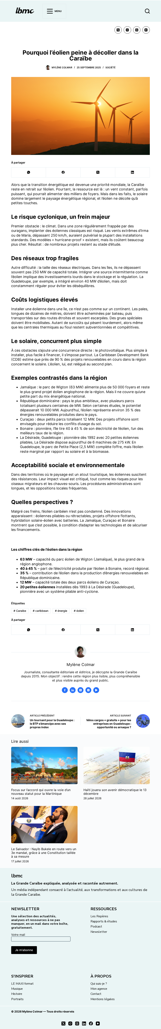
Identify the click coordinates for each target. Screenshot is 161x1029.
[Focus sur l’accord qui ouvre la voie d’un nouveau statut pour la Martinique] (44, 765)
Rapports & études (104, 921)
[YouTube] (146, 30)
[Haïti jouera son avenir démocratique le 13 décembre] (116, 765)
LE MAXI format (22, 983)
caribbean (40, 610)
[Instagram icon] (88, 690)
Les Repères (99, 916)
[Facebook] (63, 172)
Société (110, 67)
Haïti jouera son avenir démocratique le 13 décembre (114, 792)
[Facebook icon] (65, 690)
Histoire (16, 994)
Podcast (96, 926)
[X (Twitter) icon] (80, 690)
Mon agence (99, 989)
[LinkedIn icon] (73, 690)
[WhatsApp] (28, 172)
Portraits (17, 999)
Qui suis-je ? (99, 983)
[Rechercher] (147, 11)
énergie (61, 610)
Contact (96, 994)
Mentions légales (103, 999)
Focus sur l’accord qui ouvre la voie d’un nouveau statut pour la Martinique (40, 792)
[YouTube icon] (96, 690)
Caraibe (20, 610)
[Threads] (137, 30)
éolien (79, 610)
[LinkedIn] (132, 172)
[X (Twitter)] (118, 30)
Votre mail (18, 935)
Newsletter (99, 932)
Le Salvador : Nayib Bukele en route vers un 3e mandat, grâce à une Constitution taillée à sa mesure (43, 852)
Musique (17, 989)
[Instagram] (127, 30)
